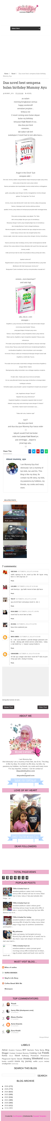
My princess (18, 931)
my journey (26, 1061)
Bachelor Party (33, 1050)
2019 (7, 1105)
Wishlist (46, 1059)
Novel (29, 93)
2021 (7, 1100)
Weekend (37, 1058)
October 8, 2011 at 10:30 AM (27, 586)
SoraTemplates (17, 1116)
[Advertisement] (25, 53)
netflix (35, 1061)
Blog (47, 1050)
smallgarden (6, 1064)
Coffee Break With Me (13, 983)
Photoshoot (45, 1056)
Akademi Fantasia (15, 1050)
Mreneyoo (9, 989)
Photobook (35, 1056)
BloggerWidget (44, 1037)
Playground (6, 1059)
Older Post (43, 707)
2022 (7, 1097)
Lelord (14, 586)
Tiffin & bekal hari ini (21, 903)
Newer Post (8, 707)
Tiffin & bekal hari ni (21, 889)
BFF (24, 1050)
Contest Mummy (22, 1053)
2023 (7, 1094)
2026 (7, 1086)
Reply (12, 580)
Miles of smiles (11, 967)
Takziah (19, 1059)
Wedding (27, 1059)
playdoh (41, 1061)
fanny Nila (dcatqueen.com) (22, 1010)
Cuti (39, 1053)
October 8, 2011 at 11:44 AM (26, 599)
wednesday (15, 1063)
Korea (4, 1055)
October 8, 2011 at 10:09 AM (28, 571)
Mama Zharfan (17, 1017)
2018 (7, 1108)
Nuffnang (25, 1056)
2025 (7, 1089)
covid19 (10, 1061)
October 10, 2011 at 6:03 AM (30, 637)
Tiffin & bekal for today (22, 917)
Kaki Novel (26, 122)
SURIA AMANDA (11, 973)
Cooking (33, 1053)
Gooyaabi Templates (39, 1116)
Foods (45, 1052)
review (46, 1061)
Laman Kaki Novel (28, 436)
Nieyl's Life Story (11, 978)
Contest (12, 1053)
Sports (13, 1059)
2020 (7, 1103)
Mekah (11, 1055)
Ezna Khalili (16, 1031)
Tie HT (13, 599)
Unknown (15, 653)
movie (17, 1061)
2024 (7, 1092)
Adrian (5, 1050)
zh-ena (13, 624)
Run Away (14, 611)
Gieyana (14, 571)
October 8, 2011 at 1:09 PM (29, 611)
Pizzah (13, 1003)
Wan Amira (15, 637)
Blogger (5, 1053)
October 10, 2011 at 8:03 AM (29, 653)
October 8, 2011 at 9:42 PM (27, 624)
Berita (42, 1050)
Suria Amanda (16, 1024)
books (4, 1061)
